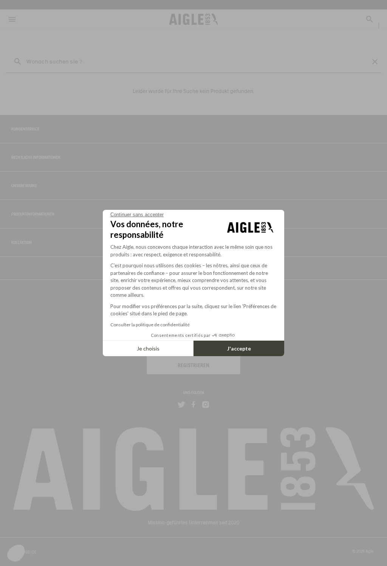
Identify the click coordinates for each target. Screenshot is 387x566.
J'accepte (239, 348)
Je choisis (148, 348)
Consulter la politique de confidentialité (150, 324)
